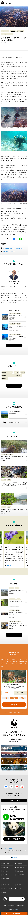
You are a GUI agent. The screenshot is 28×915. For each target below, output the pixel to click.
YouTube (17, 787)
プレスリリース (6, 884)
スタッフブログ (5, 31)
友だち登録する (14, 839)
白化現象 (16, 372)
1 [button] (10, 570)
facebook (14, 239)
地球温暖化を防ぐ (14, 749)
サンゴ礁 (23, 372)
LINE (20, 239)
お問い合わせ (6, 878)
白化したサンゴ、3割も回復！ (10, 251)
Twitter (7, 239)
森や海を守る (20, 31)
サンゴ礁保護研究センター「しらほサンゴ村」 (13, 248)
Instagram (22, 787)
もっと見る (14, 345)
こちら (22, 712)
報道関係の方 (20, 871)
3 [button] (15, 570)
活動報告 (13, 31)
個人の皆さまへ (20, 867)
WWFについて (6, 863)
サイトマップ (19, 888)
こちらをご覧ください (16, 909)
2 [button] (12, 570)
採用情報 (5, 874)
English (4, 892)
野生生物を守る (14, 762)
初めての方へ (6, 867)
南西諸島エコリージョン (7, 34)
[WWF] (1, 848)
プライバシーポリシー (7, 888)
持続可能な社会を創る (14, 755)
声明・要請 (19, 884)
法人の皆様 (5, 871)
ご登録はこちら (14, 800)
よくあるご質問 (20, 874)
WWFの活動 (19, 863)
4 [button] (17, 570)
